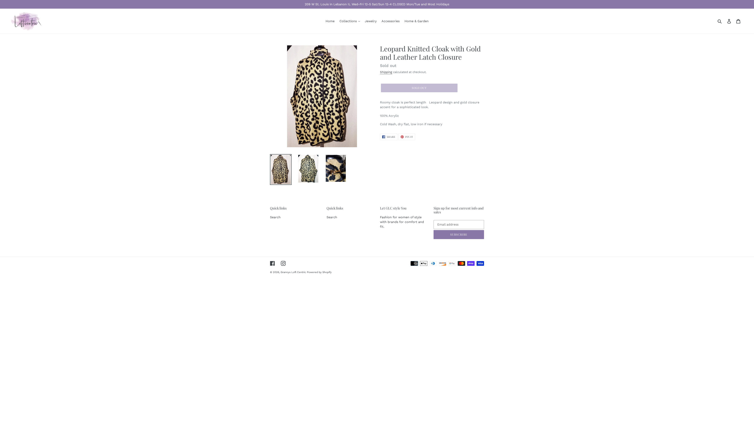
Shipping (386, 72)
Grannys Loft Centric (293, 272)
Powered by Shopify (319, 272)
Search (275, 217)
